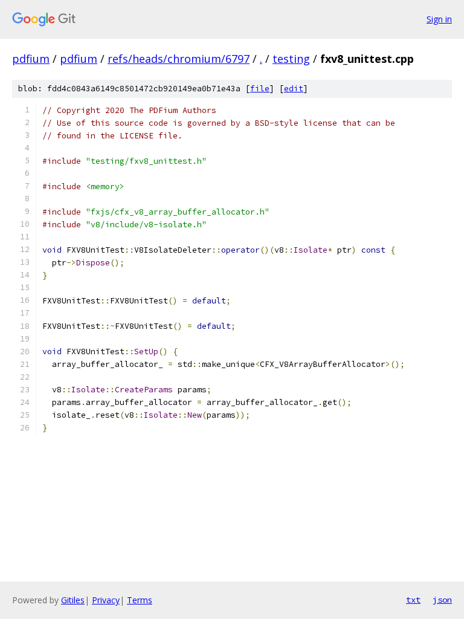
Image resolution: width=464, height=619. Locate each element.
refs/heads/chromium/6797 (179, 58)
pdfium (31, 58)
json (442, 599)
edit (293, 88)
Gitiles (73, 600)
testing (291, 58)
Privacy (106, 600)
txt (413, 599)
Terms (139, 600)
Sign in (439, 19)
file (259, 88)
